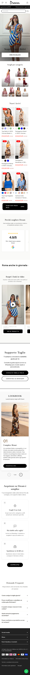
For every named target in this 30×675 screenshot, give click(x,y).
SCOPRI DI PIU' (15, 565)
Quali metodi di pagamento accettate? (10, 614)
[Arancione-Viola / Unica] (19, 193)
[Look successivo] (20, 474)
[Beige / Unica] (8, 128)
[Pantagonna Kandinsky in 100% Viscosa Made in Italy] (21, 149)
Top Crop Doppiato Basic (7, 197)
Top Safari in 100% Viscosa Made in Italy (7, 132)
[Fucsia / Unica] (5, 193)
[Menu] (2, 2)
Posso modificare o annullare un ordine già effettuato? (12, 601)
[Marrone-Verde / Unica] (24, 193)
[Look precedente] (9, 474)
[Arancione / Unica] (8, 193)
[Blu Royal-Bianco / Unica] (16, 193)
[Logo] (15, 2)
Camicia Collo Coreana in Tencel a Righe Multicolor (21, 197)
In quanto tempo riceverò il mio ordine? (12, 608)
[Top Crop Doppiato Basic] (8, 181)
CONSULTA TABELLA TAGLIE (15, 373)
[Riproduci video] (13, 304)
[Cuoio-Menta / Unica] (22, 193)
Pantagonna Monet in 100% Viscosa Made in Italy (7, 165)
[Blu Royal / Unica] (3, 193)
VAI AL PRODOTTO (13, 331)
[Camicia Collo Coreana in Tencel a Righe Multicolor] (21, 181)
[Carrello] (27, 2)
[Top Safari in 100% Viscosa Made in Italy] (8, 116)
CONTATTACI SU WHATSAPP (15, 378)
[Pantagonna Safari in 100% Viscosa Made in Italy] (21, 116)
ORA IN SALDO (15, 55)
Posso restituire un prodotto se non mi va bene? (13, 621)
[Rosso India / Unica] (11, 193)
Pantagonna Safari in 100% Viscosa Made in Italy (21, 132)
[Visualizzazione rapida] (3, 124)
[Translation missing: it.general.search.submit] (28, 11)
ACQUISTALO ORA (11, 465)
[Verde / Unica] (11, 128)
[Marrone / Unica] (3, 128)
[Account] (6, 2)
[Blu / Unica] (5, 128)
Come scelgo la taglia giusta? (11, 595)
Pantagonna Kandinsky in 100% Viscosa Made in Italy (21, 161)
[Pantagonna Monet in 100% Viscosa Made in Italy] (8, 149)
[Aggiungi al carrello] (16, 157)
